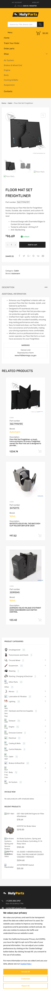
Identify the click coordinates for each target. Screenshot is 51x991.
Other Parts (13, 682)
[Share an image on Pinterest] (33, 256)
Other (6, 687)
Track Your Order (11, 43)
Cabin (10, 103)
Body (6, 75)
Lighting (12, 701)
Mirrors (11, 692)
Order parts (9, 48)
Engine (7, 70)
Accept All (25, 972)
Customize (25, 979)
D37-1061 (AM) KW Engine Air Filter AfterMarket (30, 815)
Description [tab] (8, 287)
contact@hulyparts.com (16, 908)
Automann (15, 273)
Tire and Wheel (14, 660)
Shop (6, 54)
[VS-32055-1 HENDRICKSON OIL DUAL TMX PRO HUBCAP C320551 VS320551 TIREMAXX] (9, 854)
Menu (10, 32)
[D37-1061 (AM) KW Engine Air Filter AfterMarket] (9, 814)
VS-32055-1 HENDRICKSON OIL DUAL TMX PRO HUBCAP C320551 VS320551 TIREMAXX (30, 854)
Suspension (9, 85)
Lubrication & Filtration (18, 696)
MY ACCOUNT (17, 2)
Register (33, 6)
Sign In (25, 6)
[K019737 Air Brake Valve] (9, 835)
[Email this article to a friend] (42, 256)
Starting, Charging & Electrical (20, 676)
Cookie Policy (26, 964)
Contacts (8, 91)
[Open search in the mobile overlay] (26, 24)
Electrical (12, 738)
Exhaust (12, 721)
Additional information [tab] (14, 294)
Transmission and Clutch (18, 655)
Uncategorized (14, 650)
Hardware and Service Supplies (21, 711)
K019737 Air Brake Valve (26, 826)
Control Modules (15, 749)
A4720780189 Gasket (25, 865)
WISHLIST (35, 2)
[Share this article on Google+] (28, 256)
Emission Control (15, 733)
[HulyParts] (25, 16)
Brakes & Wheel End (13, 65)
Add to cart (32, 245)
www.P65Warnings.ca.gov (25, 355)
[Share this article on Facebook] (19, 256)
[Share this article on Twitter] (23, 256)
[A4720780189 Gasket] (9, 867)
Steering (12, 671)
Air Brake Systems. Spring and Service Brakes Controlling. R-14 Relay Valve (29, 841)
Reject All (25, 986)
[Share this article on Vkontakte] (37, 256)
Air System (9, 60)
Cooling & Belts (11, 80)
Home (6, 38)
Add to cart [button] (39, 451)
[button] (43, 115)
